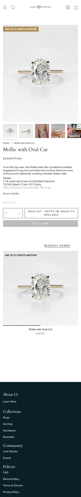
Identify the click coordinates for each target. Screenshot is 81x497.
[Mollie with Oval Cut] (40, 288)
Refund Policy (11, 479)
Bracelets (8, 437)
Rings (6, 417)
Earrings (8, 424)
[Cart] (76, 7)
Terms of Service (13, 485)
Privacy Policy (11, 492)
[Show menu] (5, 7)
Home (6, 143)
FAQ (5, 472)
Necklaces (9, 430)
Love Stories (10, 451)
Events (7, 458)
